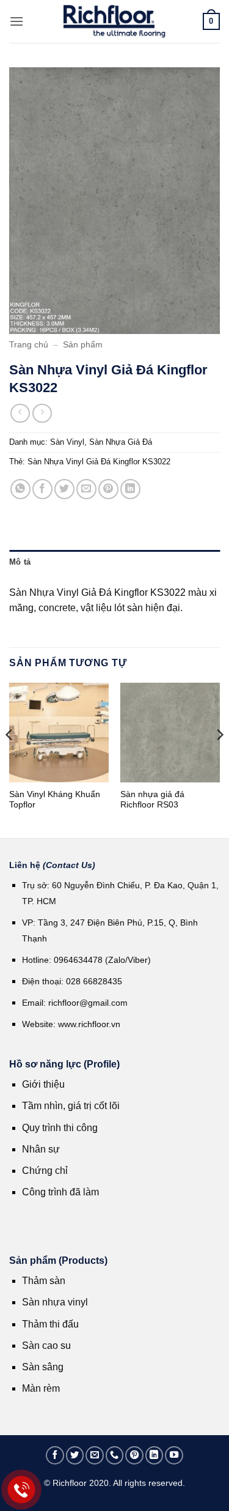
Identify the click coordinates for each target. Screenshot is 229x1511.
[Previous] (9, 759)
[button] (16, 21)
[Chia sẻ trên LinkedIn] (130, 489)
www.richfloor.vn (90, 1024)
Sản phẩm (83, 344)
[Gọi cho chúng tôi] (115, 1455)
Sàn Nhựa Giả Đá (120, 442)
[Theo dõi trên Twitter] (75, 1455)
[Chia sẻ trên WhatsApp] (20, 489)
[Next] (219, 759)
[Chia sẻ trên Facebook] (42, 489)
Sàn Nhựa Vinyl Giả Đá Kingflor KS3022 (98, 461)
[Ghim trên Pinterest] (108, 489)
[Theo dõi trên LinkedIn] (154, 1455)
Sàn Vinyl (67, 442)
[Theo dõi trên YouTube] (174, 1455)
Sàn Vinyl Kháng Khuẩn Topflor (54, 800)
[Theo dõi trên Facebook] (55, 1455)
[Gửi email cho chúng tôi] (94, 1455)
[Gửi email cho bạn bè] (86, 489)
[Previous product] (41, 413)
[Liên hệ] (21, 1490)
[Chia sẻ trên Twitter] (64, 489)
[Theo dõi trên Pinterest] (134, 1455)
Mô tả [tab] (20, 561)
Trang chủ (28, 344)
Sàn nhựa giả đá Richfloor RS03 (152, 800)
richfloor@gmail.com (88, 1003)
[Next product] (19, 413)
